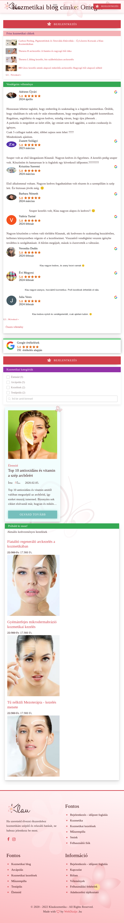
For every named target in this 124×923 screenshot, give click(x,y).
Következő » (14, 319)
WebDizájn (70, 911)
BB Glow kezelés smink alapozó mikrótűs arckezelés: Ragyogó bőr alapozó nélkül (60, 68)
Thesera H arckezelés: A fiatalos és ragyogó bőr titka (45, 51)
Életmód (13, 465)
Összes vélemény (14, 327)
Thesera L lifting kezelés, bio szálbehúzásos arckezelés (46, 59)
